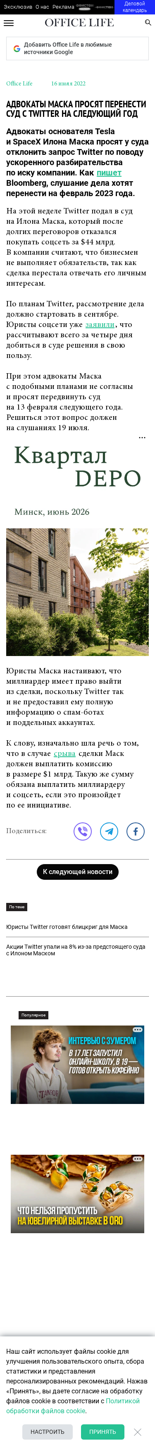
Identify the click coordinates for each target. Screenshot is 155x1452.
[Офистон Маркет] (84, 7)
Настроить (47, 1431)
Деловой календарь (135, 7)
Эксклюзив (18, 7)
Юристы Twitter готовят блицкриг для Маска (67, 927)
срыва (65, 754)
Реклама (63, 7)
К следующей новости (77, 872)
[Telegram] (109, 831)
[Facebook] (135, 831)
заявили (100, 325)
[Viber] (82, 831)
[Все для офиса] (105, 7)
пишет (109, 173)
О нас (42, 7)
